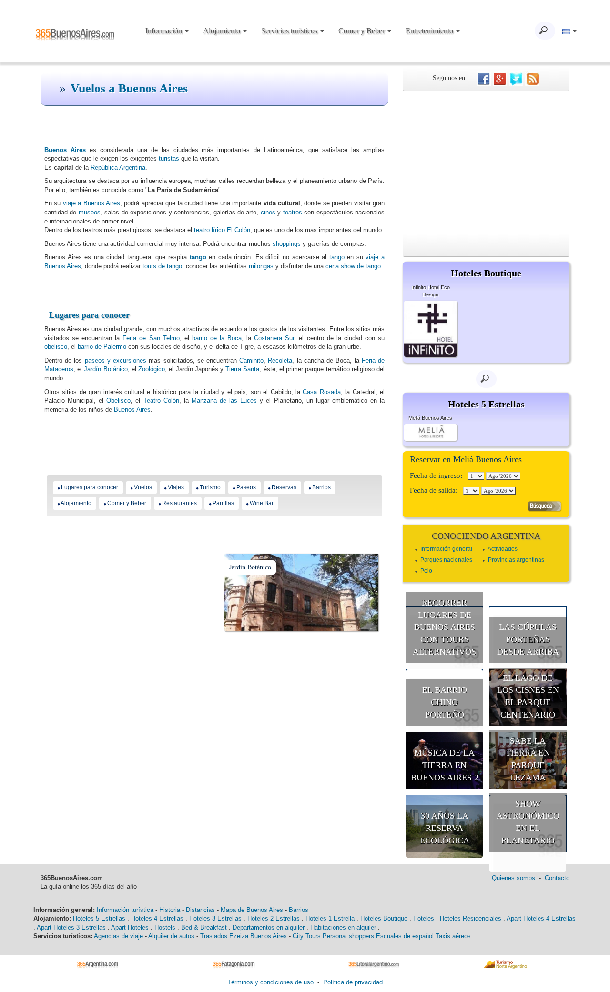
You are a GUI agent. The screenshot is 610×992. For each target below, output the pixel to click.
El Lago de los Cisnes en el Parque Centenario (528, 696)
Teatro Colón (161, 400)
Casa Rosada (321, 391)
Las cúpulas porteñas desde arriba (528, 639)
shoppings (287, 243)
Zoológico (151, 369)
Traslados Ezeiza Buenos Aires (243, 936)
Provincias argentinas (516, 560)
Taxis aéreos (453, 936)
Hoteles (423, 918)
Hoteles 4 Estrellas (157, 918)
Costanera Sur (274, 338)
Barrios (321, 487)
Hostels (164, 927)
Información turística (125, 909)
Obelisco (118, 400)
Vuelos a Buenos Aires (129, 88)
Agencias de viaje (118, 936)
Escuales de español (405, 936)
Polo (426, 570)
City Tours (307, 936)
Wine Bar (262, 503)
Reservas (284, 487)
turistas (169, 158)
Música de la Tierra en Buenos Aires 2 (444, 765)
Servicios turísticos (290, 31)
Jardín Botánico (105, 369)
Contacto (557, 877)
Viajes (176, 487)
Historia (169, 909)
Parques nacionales (446, 560)
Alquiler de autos (171, 936)
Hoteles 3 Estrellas (215, 918)
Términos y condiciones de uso (270, 982)
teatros (292, 212)
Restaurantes (179, 503)
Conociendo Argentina (486, 536)
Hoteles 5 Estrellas (99, 918)
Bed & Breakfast (204, 927)
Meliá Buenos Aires (430, 418)
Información (164, 31)
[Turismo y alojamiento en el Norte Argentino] (509, 964)
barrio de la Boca (217, 338)
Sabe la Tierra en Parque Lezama (528, 759)
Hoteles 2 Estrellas (273, 918)
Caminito (251, 360)
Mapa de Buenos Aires (252, 909)
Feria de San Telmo (150, 338)
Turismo (210, 487)
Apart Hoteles (130, 927)
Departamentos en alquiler (269, 927)
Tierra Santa (242, 369)
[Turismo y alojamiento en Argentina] (101, 964)
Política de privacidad (353, 982)
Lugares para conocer (89, 315)
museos (90, 212)
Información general (446, 549)
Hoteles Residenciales (470, 918)
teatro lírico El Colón (222, 229)
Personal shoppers (348, 936)
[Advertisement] (486, 162)
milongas (261, 266)
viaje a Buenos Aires (91, 203)
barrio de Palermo (102, 346)
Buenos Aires (132, 409)
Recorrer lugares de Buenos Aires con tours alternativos (444, 627)
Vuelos (143, 487)
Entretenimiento (430, 31)
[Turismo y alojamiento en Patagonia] (237, 964)
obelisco (55, 346)
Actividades (503, 549)
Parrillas (223, 503)
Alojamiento (222, 31)
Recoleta (280, 360)
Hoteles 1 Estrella (330, 918)
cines (268, 212)
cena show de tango (353, 266)
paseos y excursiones (115, 360)
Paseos (246, 487)
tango (198, 257)
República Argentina (118, 167)
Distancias (200, 909)
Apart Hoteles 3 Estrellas (71, 927)
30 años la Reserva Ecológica (444, 828)
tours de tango (162, 266)
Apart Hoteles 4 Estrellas (541, 918)
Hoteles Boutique (383, 918)
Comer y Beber (362, 31)
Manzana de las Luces (224, 400)
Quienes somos (513, 877)
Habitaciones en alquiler (343, 927)
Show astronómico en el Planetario (528, 822)
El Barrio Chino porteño (444, 702)
